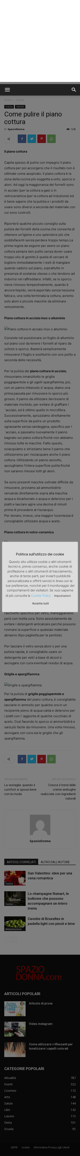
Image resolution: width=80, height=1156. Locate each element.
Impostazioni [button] (62, 595)
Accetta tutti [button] (40, 603)
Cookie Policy (41, 596)
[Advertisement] (40, 42)
